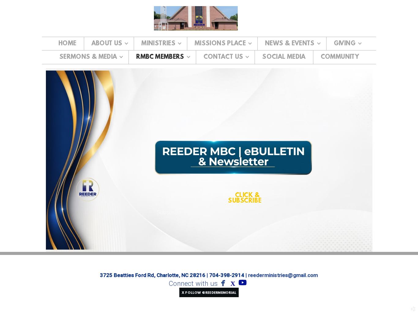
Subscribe (169, 212)
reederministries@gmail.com (283, 275)
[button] (209, 292)
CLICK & (248, 195)
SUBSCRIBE (244, 201)
